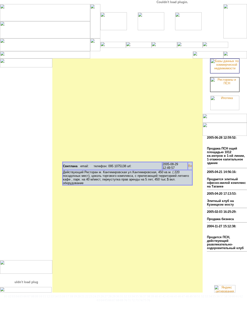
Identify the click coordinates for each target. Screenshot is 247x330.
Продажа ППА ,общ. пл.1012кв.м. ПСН (222, 143)
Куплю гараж (17, 91)
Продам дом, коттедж (24, 105)
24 (94, 296)
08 (32, 296)
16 (63, 296)
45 (175, 296)
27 (106, 296)
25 (98, 296)
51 (198, 296)
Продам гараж (18, 116)
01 (5, 296)
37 (144, 296)
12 (48, 296)
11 (44, 296)
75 (144, 300)
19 (75, 296)
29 (114, 296)
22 (87, 296)
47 (183, 296)
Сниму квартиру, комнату (27, 127)
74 (141, 300)
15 (60, 296)
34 (133, 296)
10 (40, 296)
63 (98, 300)
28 (110, 296)
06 (25, 296)
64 (102, 300)
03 (13, 296)
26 (102, 296)
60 (233, 296)
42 (164, 296)
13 (52, 296)
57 (222, 296)
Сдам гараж (16, 167)
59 (229, 296)
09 (36, 296)
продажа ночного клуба (225, 197)
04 (17, 296)
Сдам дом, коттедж (22, 156)
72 (133, 300)
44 (171, 296)
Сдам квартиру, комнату (26, 152)
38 (148, 296)
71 (129, 300)
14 (56, 296)
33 (129, 296)
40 (156, 296)
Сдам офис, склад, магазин (28, 170)
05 (21, 296)
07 (29, 296)
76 (148, 300)
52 (202, 296)
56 (218, 296)
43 (168, 296)
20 (79, 296)
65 (106, 300)
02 (9, 296)
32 (125, 296)
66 (110, 300)
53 (206, 296)
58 (225, 296)
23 (90, 296)
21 (83, 296)
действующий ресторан (225, 215)
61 (237, 296)
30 (117, 296)
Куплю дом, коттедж (23, 80)
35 (137, 296)
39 (152, 296)
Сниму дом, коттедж (23, 131)
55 (214, 296)
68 (117, 300)
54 (210, 296)
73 (137, 300)
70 (125, 300)
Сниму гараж (17, 141)
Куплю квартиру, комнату (27, 76)
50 (195, 296)
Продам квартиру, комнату (28, 102)
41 (160, 296)
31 (121, 296)
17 (67, 296)
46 (179, 296)
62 (241, 296)
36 (141, 296)
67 (114, 300)
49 (191, 296)
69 (121, 300)
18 (71, 296)
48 (187, 296)
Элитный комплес (221, 175)
